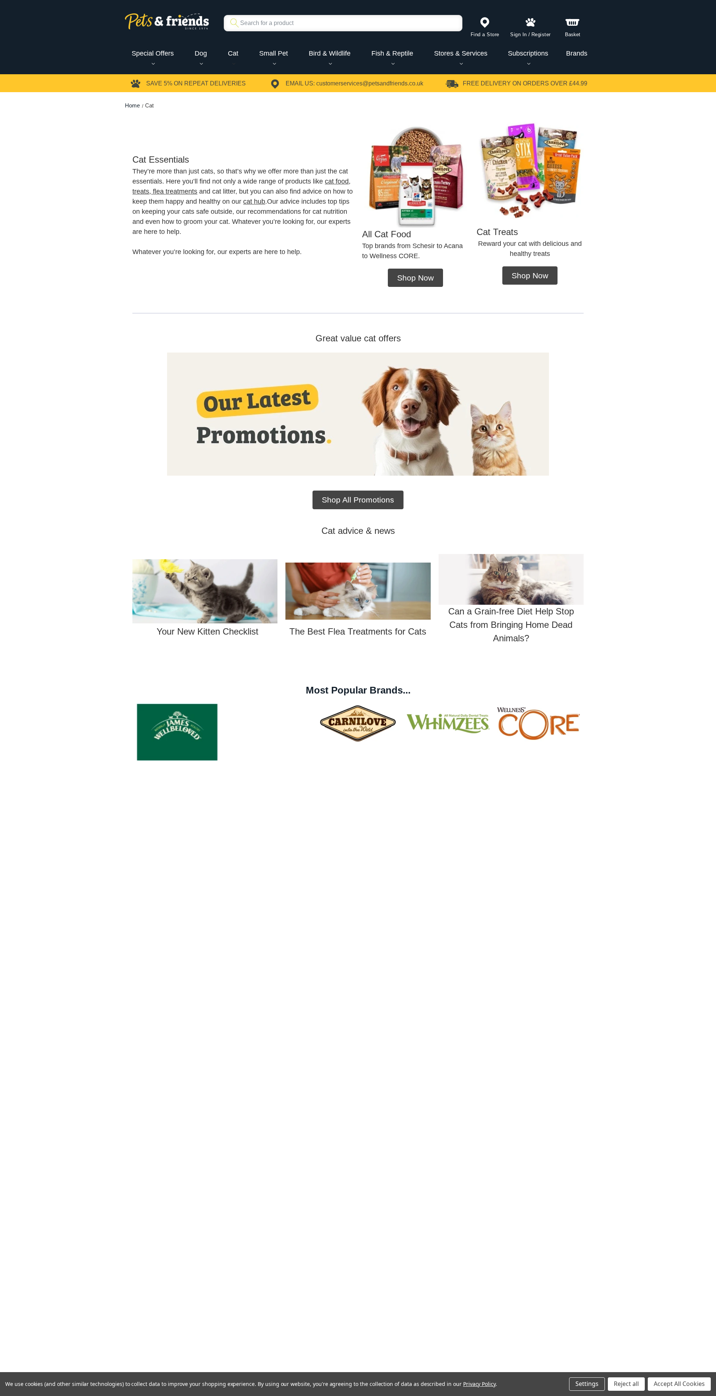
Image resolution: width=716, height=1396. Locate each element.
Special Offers (153, 53)
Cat (233, 53)
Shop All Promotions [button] (358, 499)
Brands (576, 53)
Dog (201, 53)
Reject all (626, 1384)
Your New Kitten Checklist (204, 631)
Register (541, 34)
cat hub (254, 201)
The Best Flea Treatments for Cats (357, 631)
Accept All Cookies (679, 1384)
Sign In (518, 34)
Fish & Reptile (392, 53)
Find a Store (485, 34)
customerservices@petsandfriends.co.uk (369, 83)
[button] (204, 591)
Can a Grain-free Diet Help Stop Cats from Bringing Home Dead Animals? (511, 624)
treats (140, 191)
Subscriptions (528, 53)
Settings (587, 1384)
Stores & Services (460, 53)
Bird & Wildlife (330, 53)
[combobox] (340, 23)
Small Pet (273, 53)
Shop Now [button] (415, 277)
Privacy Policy (479, 1383)
